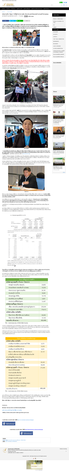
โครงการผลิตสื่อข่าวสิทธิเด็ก (58, 54)
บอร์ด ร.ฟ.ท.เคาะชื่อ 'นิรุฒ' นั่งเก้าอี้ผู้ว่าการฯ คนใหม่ (12, 410)
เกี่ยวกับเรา (13, 8)
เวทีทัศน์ (54, 27)
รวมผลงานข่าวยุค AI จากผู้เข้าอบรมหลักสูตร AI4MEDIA (59, 51)
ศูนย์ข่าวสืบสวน (46, 8)
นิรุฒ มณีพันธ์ (12, 441)
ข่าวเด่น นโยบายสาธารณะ (12, 440)
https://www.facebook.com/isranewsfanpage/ (25, 419)
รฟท (16, 441)
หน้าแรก (3, 8)
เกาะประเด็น (55, 32)
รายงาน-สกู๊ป (9, 11)
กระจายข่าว (55, 34)
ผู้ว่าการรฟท (8, 441)
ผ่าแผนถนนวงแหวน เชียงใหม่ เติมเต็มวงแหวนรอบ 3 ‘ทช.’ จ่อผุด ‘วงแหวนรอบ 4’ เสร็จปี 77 (58, 105)
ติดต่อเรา (8, 8)
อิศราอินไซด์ (55, 43)
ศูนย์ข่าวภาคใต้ (19, 8)
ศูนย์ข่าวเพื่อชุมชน (27, 8)
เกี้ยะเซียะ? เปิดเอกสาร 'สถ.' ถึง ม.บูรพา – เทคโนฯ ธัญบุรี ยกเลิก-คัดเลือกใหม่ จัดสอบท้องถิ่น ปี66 (58, 151)
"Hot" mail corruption (58, 39)
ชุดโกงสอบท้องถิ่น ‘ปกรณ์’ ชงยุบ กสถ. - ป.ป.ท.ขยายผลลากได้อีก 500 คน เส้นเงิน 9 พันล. (58, 136)
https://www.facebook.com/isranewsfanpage (34, 429)
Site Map (65, 448)
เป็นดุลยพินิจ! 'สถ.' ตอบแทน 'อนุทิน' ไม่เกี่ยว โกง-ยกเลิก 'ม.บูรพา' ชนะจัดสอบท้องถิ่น (57, 167)
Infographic (56, 41)
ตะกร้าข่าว (55, 36)
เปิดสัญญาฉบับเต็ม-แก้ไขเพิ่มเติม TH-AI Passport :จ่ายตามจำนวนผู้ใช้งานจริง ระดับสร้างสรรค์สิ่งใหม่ (58, 121)
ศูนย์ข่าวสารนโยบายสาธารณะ (37, 8)
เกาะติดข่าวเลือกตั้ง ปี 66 (58, 48)
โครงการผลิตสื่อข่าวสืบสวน (58, 56)
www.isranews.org (26, 153)
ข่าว (54, 24)
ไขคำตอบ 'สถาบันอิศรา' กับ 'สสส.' (58, 22)
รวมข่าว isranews (57, 46)
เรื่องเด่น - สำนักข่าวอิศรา (21, 440)
